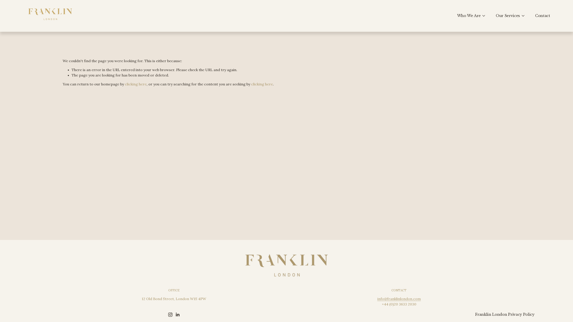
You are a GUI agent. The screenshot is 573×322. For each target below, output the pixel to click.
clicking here (136, 84)
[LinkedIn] (177, 314)
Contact (542, 15)
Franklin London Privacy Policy (504, 314)
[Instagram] (170, 314)
